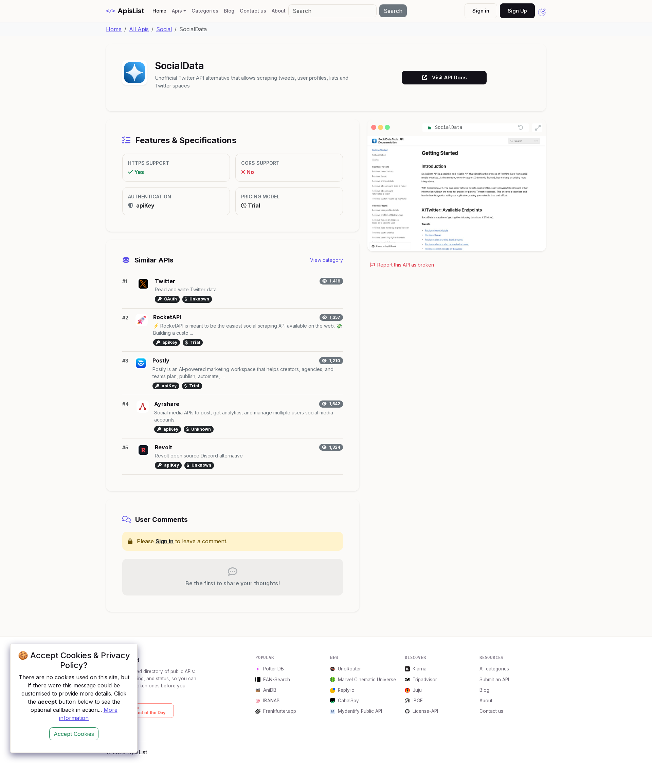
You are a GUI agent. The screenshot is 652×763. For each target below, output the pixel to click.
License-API (425, 711)
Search (393, 10)
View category (326, 260)
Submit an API (494, 679)
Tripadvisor (425, 679)
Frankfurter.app (279, 711)
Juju (417, 690)
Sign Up (517, 11)
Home (160, 10)
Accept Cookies (74, 733)
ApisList (125, 11)
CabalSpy (348, 700)
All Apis (139, 29)
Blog (229, 11)
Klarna (420, 668)
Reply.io (346, 690)
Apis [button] (177, 11)
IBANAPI (271, 700)
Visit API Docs (449, 77)
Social (164, 29)
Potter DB (273, 668)
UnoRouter (349, 668)
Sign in (480, 11)
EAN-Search (276, 679)
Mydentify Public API (360, 711)
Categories (205, 11)
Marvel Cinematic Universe (367, 679)
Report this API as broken (405, 265)
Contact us (253, 11)
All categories (494, 668)
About (279, 11)
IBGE (418, 700)
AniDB (269, 690)
